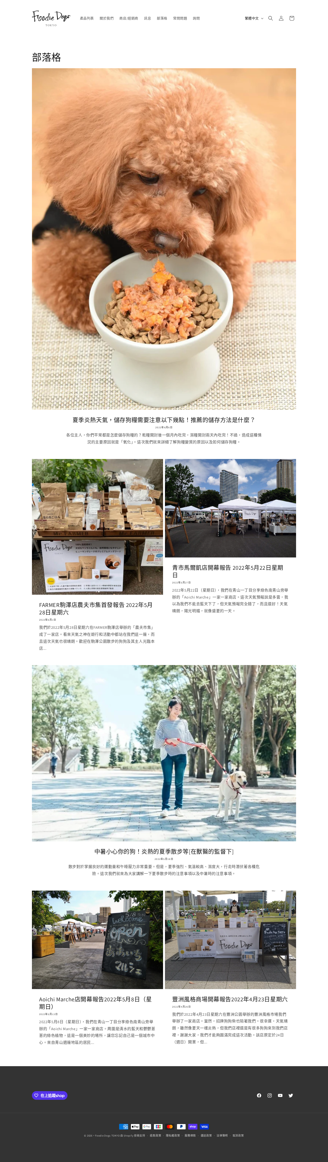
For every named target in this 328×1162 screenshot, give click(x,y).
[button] (270, 18)
